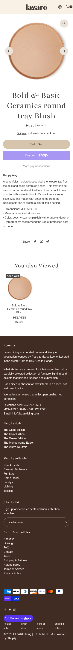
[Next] (64, 51)
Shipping (22, 133)
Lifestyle (9, 482)
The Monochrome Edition (19, 442)
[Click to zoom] (64, 23)
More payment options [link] (36, 166)
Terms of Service (14, 568)
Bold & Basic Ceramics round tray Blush (19, 309)
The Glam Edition (14, 429)
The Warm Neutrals (15, 446)
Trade (7, 556)
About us (9, 538)
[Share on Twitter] (41, 241)
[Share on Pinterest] (48, 241)
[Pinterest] (10, 610)
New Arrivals (11, 465)
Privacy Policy (12, 573)
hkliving (8, 543)
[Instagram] (14, 610)
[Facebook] (5, 610)
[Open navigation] (4, 7)
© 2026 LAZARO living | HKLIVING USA (28, 634)
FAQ (6, 547)
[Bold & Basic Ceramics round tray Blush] (20, 288)
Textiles (8, 490)
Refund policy (12, 564)
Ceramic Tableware (15, 469)
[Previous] (9, 51)
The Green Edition (15, 438)
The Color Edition (14, 434)
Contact (8, 551)
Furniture (9, 473)
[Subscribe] (64, 522)
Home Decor (11, 477)
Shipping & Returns (15, 560)
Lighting (8, 486)
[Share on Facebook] (35, 241)
